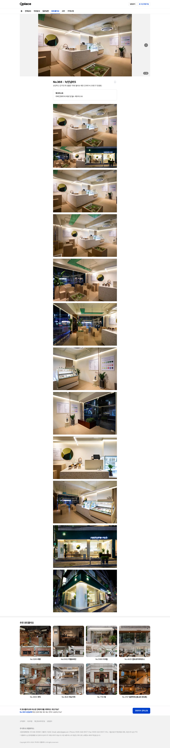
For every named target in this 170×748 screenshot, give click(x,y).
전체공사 (28, 11)
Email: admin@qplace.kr (60, 732)
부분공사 (37, 11)
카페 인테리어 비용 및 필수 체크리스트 (69, 94)
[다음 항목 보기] (146, 45)
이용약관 (29, 721)
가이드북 (70, 11)
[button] (115, 82)
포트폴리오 (55, 11)
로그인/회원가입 (144, 4)
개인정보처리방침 (39, 721)
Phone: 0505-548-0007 (79, 732)
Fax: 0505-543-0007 (96, 732)
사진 (63, 11)
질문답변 (45, 11)
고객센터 (22, 721)
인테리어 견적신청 (141, 711)
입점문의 (132, 4)
